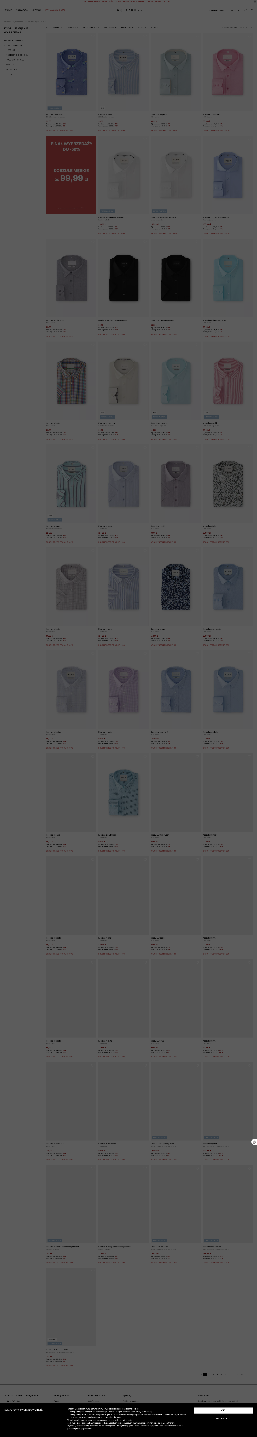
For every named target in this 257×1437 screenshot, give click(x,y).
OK (223, 1410)
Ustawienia (223, 1418)
